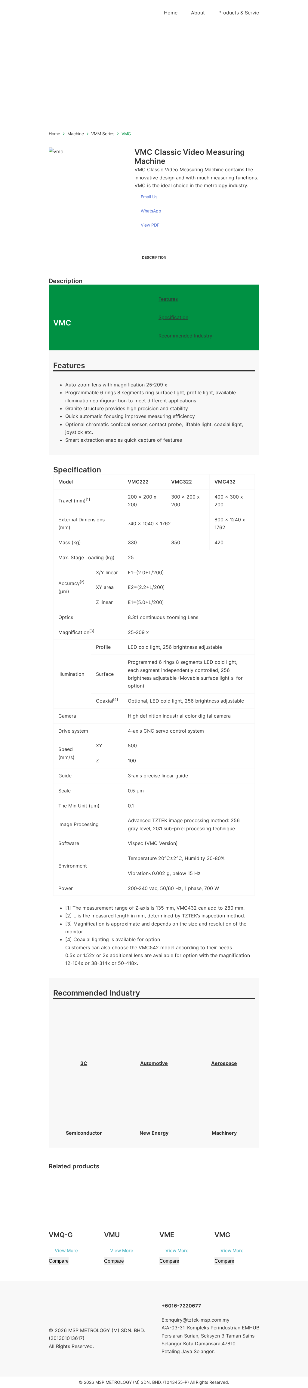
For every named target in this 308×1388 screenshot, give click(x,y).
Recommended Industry (185, 336)
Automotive (154, 1063)
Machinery (224, 1133)
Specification (173, 317)
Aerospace (224, 1063)
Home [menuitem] (170, 13)
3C (83, 1063)
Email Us (149, 196)
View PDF (150, 224)
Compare (59, 1261)
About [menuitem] (198, 13)
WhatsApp (151, 210)
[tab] (154, 257)
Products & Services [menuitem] (241, 13)
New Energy (154, 1133)
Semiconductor (84, 1133)
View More (66, 1250)
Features (168, 299)
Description (154, 257)
